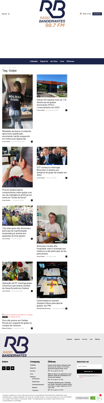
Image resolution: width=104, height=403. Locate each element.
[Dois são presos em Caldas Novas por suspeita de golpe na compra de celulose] (17, 316)
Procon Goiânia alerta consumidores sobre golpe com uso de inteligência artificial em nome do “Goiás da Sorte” (17, 194)
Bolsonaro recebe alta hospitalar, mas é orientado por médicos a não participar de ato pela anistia (52, 250)
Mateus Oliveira (7, 328)
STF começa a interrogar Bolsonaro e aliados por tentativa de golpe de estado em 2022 (52, 171)
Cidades (5, 317)
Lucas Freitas (6, 141)
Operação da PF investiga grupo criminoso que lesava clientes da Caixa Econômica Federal (17, 285)
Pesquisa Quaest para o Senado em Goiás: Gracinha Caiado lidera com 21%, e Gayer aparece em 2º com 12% (60, 385)
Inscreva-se (88, 371)
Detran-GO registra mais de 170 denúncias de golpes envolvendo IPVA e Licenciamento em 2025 (51, 104)
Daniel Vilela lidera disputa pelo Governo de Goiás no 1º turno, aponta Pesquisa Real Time (59, 366)
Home (4, 67)
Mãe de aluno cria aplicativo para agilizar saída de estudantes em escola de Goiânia (60, 375)
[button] (6, 14)
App (38, 96)
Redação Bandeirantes (44, 308)
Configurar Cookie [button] (82, 398)
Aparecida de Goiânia (8, 127)
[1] (98, 399)
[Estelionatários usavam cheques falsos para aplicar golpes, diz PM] (52, 280)
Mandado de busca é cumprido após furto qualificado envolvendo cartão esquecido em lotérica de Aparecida (16, 135)
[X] (8, 368)
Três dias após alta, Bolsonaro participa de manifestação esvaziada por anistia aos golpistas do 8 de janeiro (16, 232)
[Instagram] (4, 368)
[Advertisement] (52, 43)
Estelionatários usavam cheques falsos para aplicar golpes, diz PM (50, 303)
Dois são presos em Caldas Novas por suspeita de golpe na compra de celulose (17, 323)
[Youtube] (12, 368)
